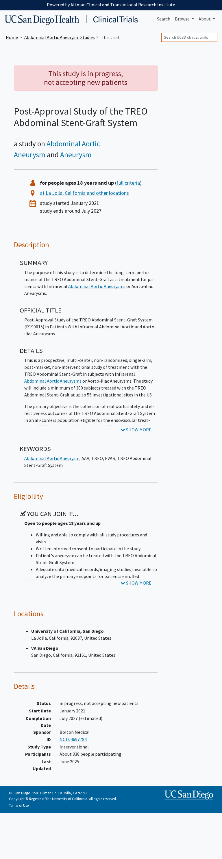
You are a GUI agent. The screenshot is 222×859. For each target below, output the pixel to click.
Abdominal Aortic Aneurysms (96, 286)
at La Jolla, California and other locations (84, 193)
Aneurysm (76, 154)
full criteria (128, 182)
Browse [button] (182, 19)
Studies (59, 37)
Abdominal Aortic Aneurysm (51, 458)
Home (12, 37)
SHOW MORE (138, 430)
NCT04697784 (73, 739)
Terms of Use (19, 805)
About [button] (205, 19)
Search (163, 19)
